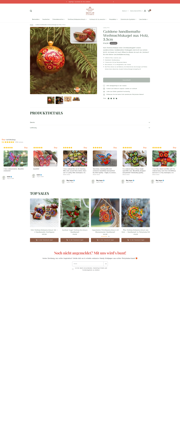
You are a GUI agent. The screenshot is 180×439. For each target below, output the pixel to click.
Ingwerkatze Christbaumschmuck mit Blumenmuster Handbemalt (105, 231)
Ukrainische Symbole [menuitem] (128, 19)
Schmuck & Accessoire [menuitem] (97, 19)
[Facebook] (108, 99)
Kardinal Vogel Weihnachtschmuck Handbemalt (74, 231)
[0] (148, 11)
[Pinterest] (114, 99)
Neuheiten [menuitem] (46, 19)
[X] (111, 99)
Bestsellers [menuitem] (35, 19)
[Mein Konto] (145, 11)
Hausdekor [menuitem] (112, 19)
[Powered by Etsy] (26, 148)
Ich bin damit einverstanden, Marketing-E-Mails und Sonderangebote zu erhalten (91, 269)
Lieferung (33, 128)
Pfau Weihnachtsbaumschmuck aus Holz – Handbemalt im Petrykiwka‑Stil (136, 231)
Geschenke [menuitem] (143, 19)
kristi (8, 175)
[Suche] (31, 11)
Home (31, 25)
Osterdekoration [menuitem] (58, 19)
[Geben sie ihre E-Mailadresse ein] (106, 264)
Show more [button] (36, 175)
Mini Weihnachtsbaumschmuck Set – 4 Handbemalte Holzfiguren (44, 231)
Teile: (104, 98)
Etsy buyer (40, 180)
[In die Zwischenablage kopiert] (116, 99)
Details (32, 122)
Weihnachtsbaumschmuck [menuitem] (76, 19)
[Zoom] (94, 29)
